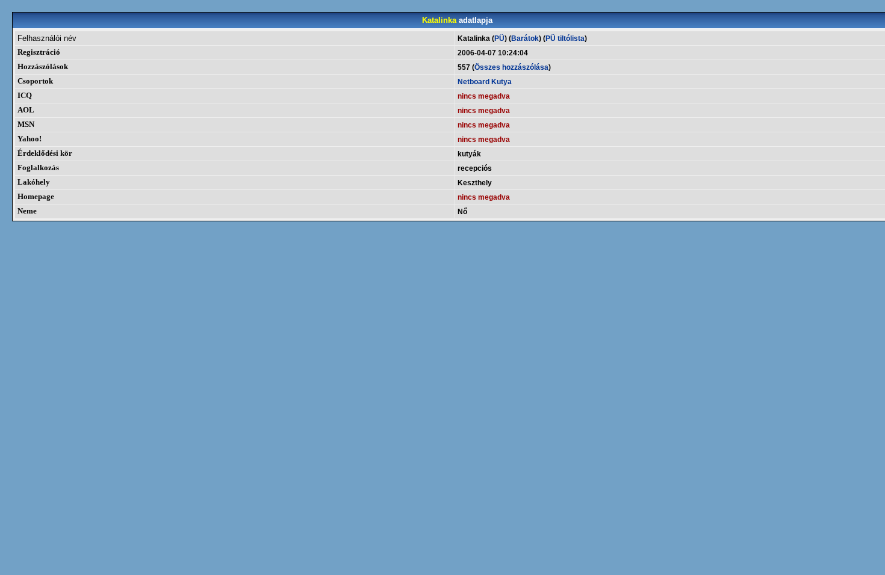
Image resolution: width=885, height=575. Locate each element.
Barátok (525, 38)
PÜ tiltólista (565, 38)
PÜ (499, 38)
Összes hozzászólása (511, 67)
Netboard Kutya (485, 82)
